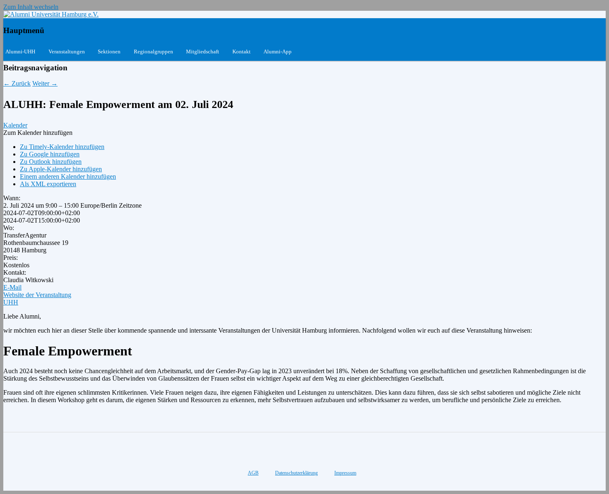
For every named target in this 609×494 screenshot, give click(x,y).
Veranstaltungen (66, 51)
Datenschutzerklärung (296, 473)
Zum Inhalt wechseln (30, 6)
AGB (253, 473)
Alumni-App (277, 51)
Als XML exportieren (48, 183)
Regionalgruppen (153, 51)
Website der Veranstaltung (37, 294)
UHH (10, 302)
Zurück (17, 83)
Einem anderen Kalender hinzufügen (68, 176)
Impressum (345, 473)
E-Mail (12, 287)
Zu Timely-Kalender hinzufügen (62, 146)
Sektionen (109, 51)
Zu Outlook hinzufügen (51, 161)
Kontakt (241, 51)
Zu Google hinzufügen (50, 154)
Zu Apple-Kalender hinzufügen (61, 169)
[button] (37, 132)
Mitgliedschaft (202, 51)
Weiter (45, 83)
